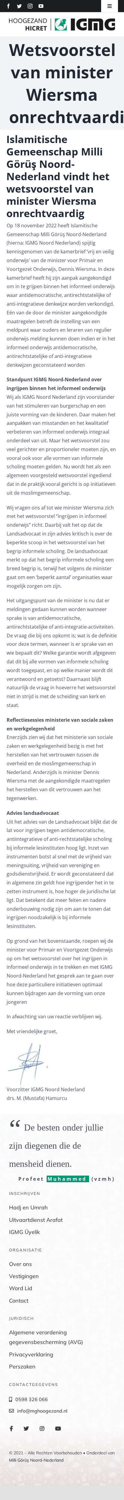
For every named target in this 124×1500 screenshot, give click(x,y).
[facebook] (8, 6)
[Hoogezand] (62, 21)
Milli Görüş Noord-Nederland (36, 1460)
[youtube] (41, 6)
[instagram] (30, 6)
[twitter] (19, 6)
